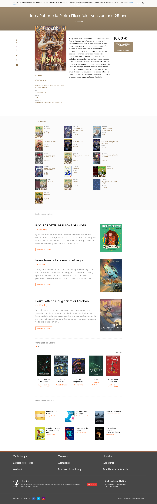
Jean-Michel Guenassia (113, 413)
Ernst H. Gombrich (81, 432)
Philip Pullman (61, 385)
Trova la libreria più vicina (123, 44)
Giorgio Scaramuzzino (82, 416)
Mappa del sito (127, 498)
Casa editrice (23, 462)
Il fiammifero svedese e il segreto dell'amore (113, 430)
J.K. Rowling (78, 21)
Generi (63, 456)
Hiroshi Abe (44, 387)
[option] (44, 372)
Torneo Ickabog (69, 469)
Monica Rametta (95, 383)
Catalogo (20, 456)
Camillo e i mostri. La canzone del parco (53, 430)
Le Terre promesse (113, 411)
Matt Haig (112, 385)
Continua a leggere (44, 250)
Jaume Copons (50, 434)
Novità (107, 456)
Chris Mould (113, 387)
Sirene (95, 379)
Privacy (120, 498)
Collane (108, 462)
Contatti (64, 462)
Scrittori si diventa (116, 469)
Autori (17, 469)
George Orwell (50, 416)
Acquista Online (123, 50)
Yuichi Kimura (43, 385)
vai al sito (92, 484)
